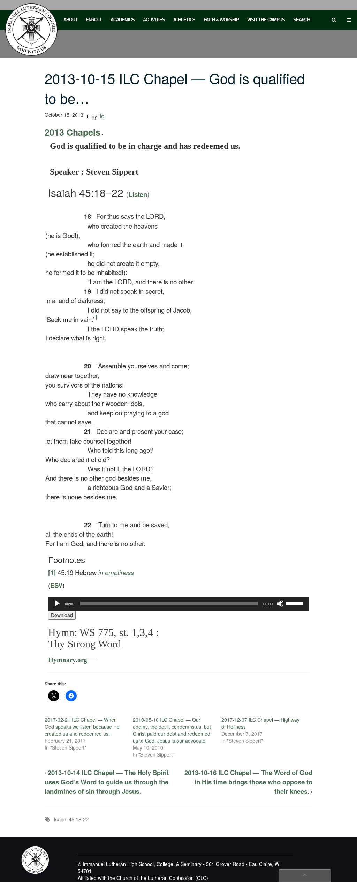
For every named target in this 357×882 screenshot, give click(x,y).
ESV (56, 585)
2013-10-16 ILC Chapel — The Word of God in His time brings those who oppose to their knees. (248, 782)
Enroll (94, 19)
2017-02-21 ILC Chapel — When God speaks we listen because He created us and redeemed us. (82, 726)
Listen (138, 194)
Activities (154, 19)
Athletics (184, 19)
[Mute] (280, 603)
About (70, 19)
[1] (52, 572)
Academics (123, 19)
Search (301, 19)
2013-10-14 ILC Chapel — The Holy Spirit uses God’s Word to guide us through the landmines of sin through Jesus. (107, 782)
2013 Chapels (72, 132)
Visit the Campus (266, 19)
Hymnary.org (67, 660)
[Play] (57, 603)
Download (62, 615)
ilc (101, 115)
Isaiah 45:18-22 (71, 819)
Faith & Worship (221, 19)
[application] (178, 604)
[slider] (295, 603)
